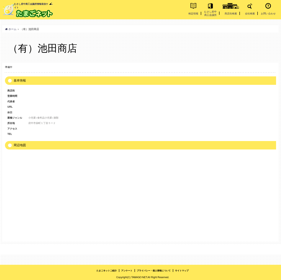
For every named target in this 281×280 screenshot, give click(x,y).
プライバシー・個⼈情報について (154, 270)
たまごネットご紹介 (106, 270)
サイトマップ (182, 270)
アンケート (126, 270)
